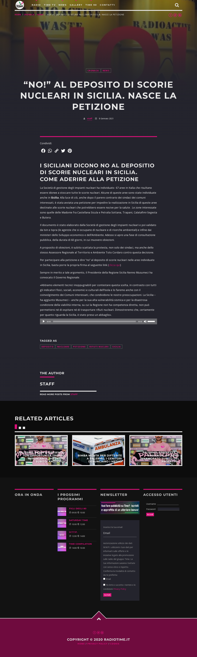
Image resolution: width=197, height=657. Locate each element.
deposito (48, 346)
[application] (98, 321)
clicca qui (114, 265)
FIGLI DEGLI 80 (77, 508)
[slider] (152, 321)
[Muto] (145, 321)
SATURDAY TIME (78, 520)
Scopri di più (41, 450)
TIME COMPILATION (80, 544)
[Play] (43, 321)
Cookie (114, 643)
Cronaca (29, 14)
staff (89, 118)
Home (18, 14)
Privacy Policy (119, 589)
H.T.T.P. (73, 532)
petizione (79, 346)
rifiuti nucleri (99, 346)
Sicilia (116, 346)
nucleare (63, 346)
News (40, 14)
